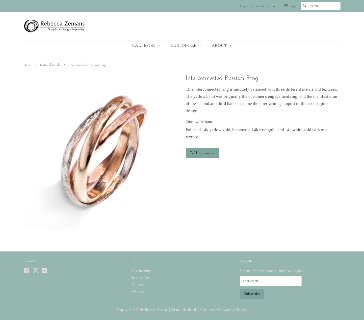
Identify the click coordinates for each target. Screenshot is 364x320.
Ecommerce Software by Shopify (223, 310)
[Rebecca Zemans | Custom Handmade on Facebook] (26, 272)
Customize (184, 46)
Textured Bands (50, 65)
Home (27, 65)
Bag (292, 6)
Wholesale (139, 292)
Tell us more (202, 153)
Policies (137, 285)
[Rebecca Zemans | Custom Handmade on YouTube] (44, 272)
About (220, 46)
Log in (244, 6)
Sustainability (141, 271)
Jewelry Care (141, 278)
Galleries (144, 46)
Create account (266, 6)
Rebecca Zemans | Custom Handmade (171, 310)
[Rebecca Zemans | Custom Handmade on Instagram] (35, 272)
